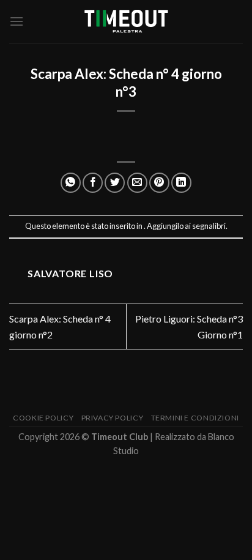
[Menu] (16, 21)
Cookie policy (43, 417)
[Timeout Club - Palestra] (126, 22)
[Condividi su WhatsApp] (71, 183)
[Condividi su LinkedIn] (181, 183)
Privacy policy (112, 417)
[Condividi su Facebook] (93, 183)
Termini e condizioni (195, 417)
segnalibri (209, 226)
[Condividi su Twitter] (115, 183)
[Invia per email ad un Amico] (137, 183)
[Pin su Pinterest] (159, 183)
